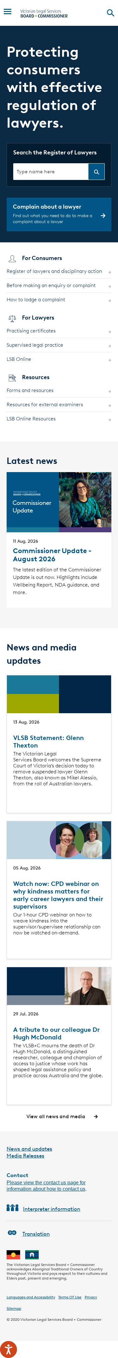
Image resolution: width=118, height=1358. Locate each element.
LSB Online (19, 359)
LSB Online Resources (31, 419)
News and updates (29, 1149)
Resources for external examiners (45, 404)
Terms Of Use (69, 1297)
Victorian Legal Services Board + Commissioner (60, 1319)
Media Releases (25, 1156)
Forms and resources (30, 390)
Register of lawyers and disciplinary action (54, 271)
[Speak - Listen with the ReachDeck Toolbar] (8, 1349)
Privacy (91, 1297)
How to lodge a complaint (36, 300)
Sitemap (14, 1308)
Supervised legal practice (35, 345)
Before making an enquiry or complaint (51, 285)
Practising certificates (31, 331)
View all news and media (55, 1116)
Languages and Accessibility (31, 1297)
